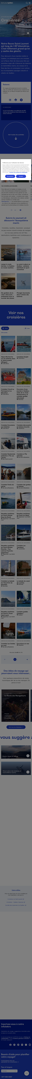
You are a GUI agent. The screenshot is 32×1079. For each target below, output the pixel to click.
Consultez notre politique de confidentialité (18, 172)
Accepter (21, 176)
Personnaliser (10, 176)
